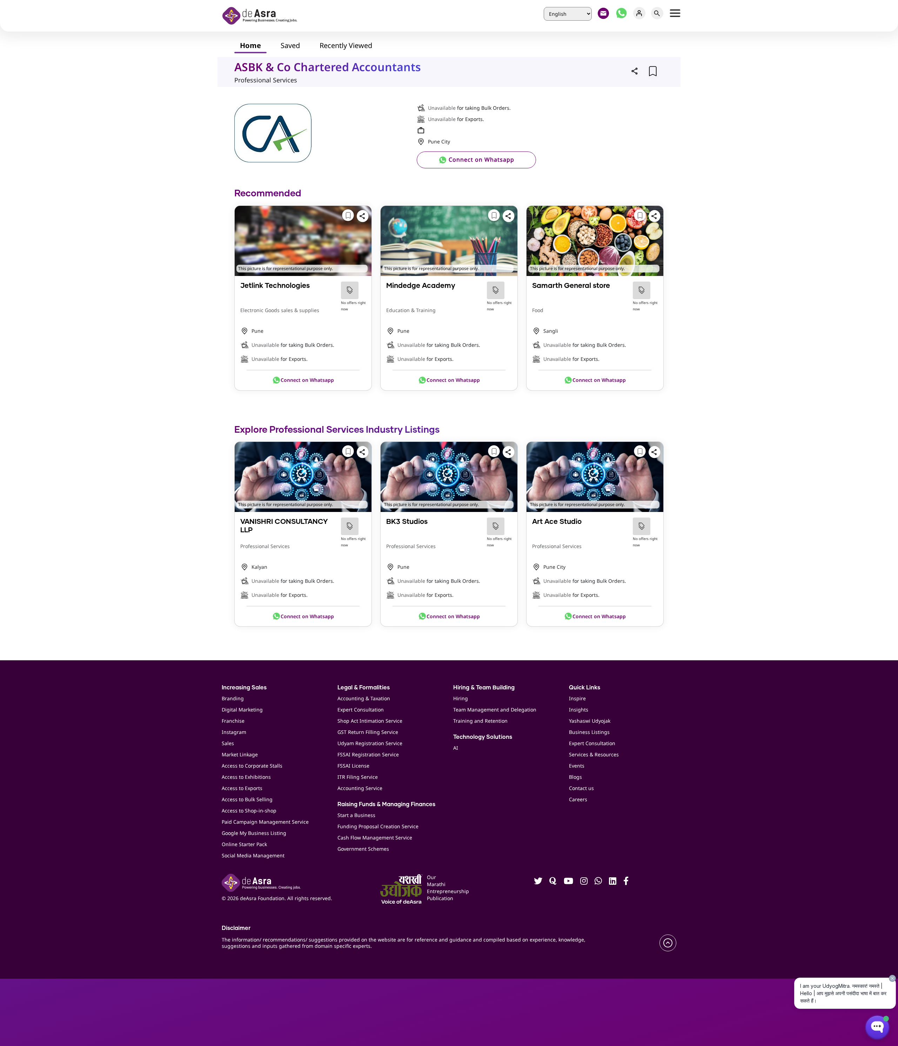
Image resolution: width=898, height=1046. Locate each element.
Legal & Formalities (363, 687)
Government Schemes (363, 848)
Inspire (577, 698)
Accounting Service (359, 788)
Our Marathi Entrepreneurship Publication (437, 888)
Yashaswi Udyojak (589, 720)
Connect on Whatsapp (480, 159)
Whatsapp (621, 13)
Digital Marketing (242, 709)
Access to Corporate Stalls (252, 765)
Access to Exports (242, 788)
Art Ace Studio (557, 521)
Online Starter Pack (244, 844)
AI (455, 747)
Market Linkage (240, 754)
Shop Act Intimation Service (369, 720)
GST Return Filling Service (367, 732)
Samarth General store (571, 285)
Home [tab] (250, 45)
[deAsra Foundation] (262, 14)
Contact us (581, 788)
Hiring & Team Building (484, 687)
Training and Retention (480, 720)
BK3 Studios (407, 521)
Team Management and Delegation (494, 709)
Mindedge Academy (420, 285)
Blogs (575, 777)
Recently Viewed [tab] (346, 45)
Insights (578, 709)
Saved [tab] (290, 45)
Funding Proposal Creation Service (377, 826)
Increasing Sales (244, 687)
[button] (635, 71)
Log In (639, 13)
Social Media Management (253, 855)
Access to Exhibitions (246, 777)
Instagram (234, 732)
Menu (675, 13)
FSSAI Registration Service (368, 754)
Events (576, 765)
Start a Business (356, 815)
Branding (233, 698)
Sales (228, 743)
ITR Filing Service (357, 777)
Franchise (233, 720)
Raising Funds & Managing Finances (386, 804)
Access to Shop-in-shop (249, 810)
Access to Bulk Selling (247, 799)
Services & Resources (594, 754)
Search (657, 13)
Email (603, 13)
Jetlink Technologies (275, 285)
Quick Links (584, 687)
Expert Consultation (360, 709)
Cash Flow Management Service (374, 837)
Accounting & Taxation (363, 698)
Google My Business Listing (254, 833)
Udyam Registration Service (369, 743)
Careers (578, 799)
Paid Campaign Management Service (265, 821)
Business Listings (589, 732)
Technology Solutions (482, 737)
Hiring (460, 698)
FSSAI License (353, 765)
